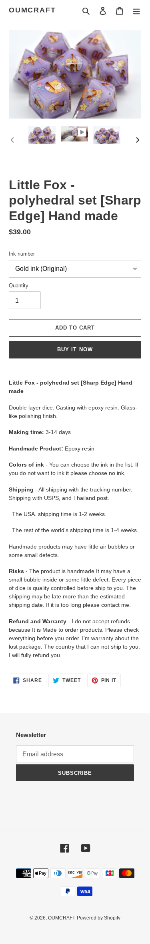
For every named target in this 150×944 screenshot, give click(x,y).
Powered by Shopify (98, 918)
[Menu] (136, 10)
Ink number (22, 254)
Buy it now (74, 349)
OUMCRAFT (32, 10)
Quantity (18, 286)
